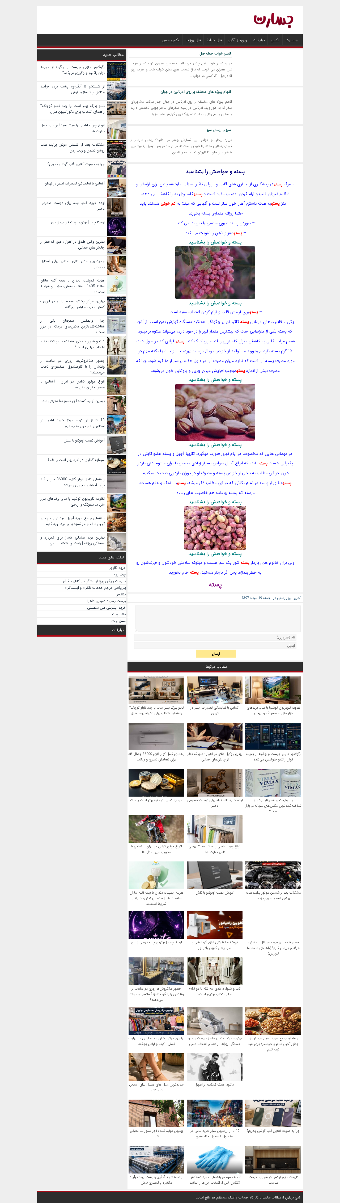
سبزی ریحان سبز (219, 130)
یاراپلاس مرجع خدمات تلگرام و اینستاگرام (95, 588)
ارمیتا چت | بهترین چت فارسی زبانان (156, 942)
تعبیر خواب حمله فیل (215, 53)
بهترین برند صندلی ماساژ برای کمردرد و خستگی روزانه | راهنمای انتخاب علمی (215, 1041)
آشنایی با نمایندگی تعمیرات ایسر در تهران (215, 710)
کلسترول (186, 194)
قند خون (211, 341)
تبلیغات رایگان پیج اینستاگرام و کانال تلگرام (94, 581)
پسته (278, 184)
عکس (275, 40)
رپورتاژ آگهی (237, 40)
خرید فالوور (117, 568)
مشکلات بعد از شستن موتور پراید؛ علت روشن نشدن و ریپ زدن (273, 895)
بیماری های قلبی (233, 184)
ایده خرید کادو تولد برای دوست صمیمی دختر (215, 803)
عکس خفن (171, 40)
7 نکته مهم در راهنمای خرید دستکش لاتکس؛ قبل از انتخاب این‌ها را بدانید (215, 1179)
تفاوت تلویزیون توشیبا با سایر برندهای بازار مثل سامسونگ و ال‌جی (273, 710)
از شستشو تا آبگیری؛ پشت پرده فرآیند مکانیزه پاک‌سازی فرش (156, 1179)
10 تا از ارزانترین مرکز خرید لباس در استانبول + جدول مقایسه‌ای (215, 1133)
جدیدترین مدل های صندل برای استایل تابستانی (156, 1087)
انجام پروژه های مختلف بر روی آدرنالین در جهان (195, 92)
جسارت (292, 40)
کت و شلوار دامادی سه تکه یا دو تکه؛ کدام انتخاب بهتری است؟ (214, 991)
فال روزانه (193, 40)
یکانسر (121, 594)
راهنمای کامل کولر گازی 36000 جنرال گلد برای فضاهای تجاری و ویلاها (156, 756)
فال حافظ (214, 40)
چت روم (119, 574)
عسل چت (118, 621)
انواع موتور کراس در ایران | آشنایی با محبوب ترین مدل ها (156, 849)
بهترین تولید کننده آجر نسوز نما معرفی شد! (156, 1133)
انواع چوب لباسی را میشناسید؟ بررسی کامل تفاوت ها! (215, 849)
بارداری (175, 473)
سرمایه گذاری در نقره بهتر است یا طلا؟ (156, 800)
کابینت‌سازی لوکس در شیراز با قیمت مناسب (273, 1179)
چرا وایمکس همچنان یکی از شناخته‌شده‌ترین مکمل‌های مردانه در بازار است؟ (273, 805)
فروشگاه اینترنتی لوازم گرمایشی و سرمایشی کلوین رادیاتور (215, 945)
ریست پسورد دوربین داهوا (106, 601)
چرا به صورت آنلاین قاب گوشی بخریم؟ (273, 1131)
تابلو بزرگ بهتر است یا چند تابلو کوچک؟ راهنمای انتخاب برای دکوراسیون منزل (156, 710)
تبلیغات (259, 40)
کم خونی (168, 203)
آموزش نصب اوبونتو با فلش (215, 892)
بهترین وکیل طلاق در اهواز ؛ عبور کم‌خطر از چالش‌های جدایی (215, 756)
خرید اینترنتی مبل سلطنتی (106, 608)
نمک (167, 482)
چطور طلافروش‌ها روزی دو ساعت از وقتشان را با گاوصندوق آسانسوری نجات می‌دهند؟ (156, 994)
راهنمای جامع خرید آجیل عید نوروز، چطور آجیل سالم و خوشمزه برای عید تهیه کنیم (273, 1044)
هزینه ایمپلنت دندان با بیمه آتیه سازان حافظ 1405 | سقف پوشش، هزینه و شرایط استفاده (156, 898)
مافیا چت (119, 614)
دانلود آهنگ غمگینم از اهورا (215, 1084)
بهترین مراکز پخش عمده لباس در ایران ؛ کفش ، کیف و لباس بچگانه (156, 1041)
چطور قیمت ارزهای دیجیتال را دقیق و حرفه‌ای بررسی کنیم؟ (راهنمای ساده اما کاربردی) (273, 948)
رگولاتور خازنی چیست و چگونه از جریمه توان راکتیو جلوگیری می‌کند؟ (273, 756)
